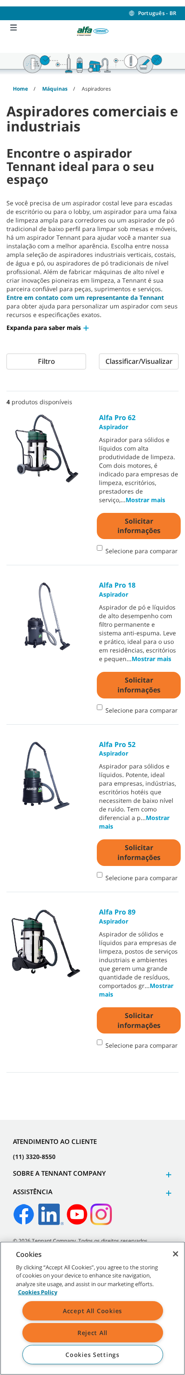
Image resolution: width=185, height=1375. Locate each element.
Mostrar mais (145, 500)
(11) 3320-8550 (34, 1156)
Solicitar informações (138, 526)
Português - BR (157, 13)
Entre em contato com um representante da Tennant (85, 297)
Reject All (92, 1333)
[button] (48, 327)
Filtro (46, 361)
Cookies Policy (37, 1292)
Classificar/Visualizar (139, 361)
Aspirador (117, 422)
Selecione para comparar (141, 551)
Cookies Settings (92, 1355)
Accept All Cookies (92, 1311)
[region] (92, 1308)
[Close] (175, 1253)
